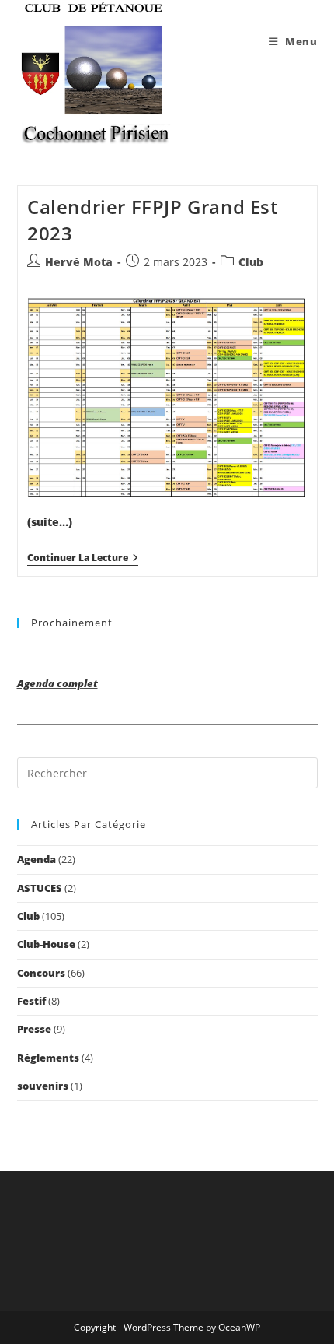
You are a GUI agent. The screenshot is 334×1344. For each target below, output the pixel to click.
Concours (41, 973)
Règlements (48, 1058)
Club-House (46, 944)
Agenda (36, 859)
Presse (34, 1029)
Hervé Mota (79, 261)
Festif (31, 1001)
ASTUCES (39, 888)
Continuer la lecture (82, 559)
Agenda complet (57, 683)
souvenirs (42, 1086)
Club (250, 261)
